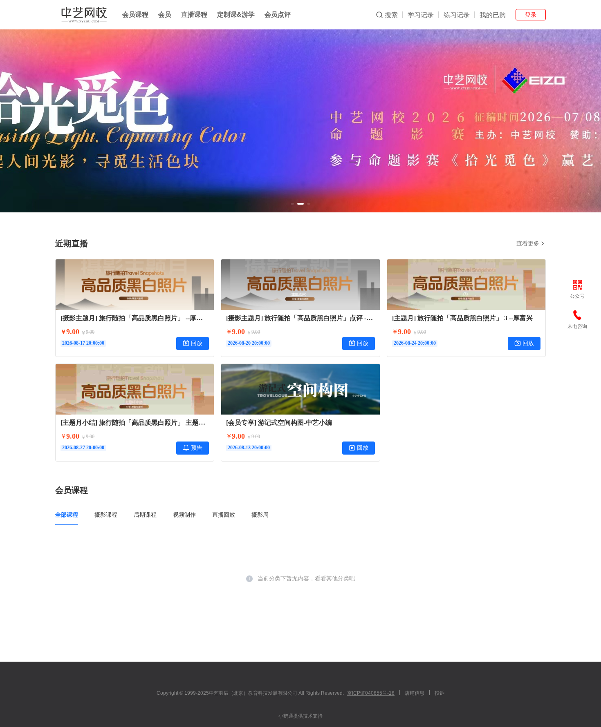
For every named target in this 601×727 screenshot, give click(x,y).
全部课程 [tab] (66, 514)
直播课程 (194, 14)
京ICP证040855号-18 (371, 693)
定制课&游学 (236, 14)
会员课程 (135, 14)
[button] (292, 204)
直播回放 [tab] (223, 514)
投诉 (439, 693)
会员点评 (278, 14)
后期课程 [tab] (145, 514)
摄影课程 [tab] (105, 514)
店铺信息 (414, 693)
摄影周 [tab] (260, 514)
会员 (164, 14)
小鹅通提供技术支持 (300, 716)
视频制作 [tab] (184, 514)
